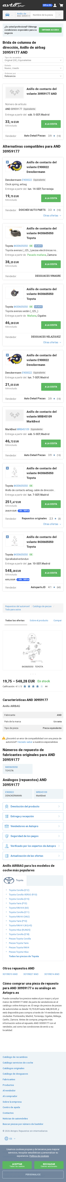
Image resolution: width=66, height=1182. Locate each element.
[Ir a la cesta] (61, 5)
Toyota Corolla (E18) (19, 934)
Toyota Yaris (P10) (18, 921)
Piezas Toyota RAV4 (19, 947)
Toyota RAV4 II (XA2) (19, 916)
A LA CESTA (51, 124)
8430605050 (21, 245)
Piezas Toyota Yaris (19, 943)
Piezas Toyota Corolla (20, 938)
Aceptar (17, 1165)
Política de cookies (39, 1156)
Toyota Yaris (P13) (18, 903)
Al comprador (10, 1096)
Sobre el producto (39, 620)
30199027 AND (31, 974)
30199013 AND (10, 974)
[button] (48, 5)
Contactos (8, 1113)
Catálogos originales (13, 1068)
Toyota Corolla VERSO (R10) (23, 894)
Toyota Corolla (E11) (19, 912)
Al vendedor (9, 1090)
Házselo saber (25, 742)
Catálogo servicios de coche (18, 1062)
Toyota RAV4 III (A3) (19, 907)
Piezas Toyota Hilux (19, 952)
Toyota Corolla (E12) (19, 890)
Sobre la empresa (12, 1102)
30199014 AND (51, 974)
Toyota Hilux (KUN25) (19, 930)
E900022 (27, 180)
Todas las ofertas (14, 620)
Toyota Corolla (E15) (19, 899)
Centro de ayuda (11, 1107)
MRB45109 (23, 429)
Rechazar (49, 1165)
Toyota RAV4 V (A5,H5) (20, 925)
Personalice (33, 1174)
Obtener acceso (50, 30)
